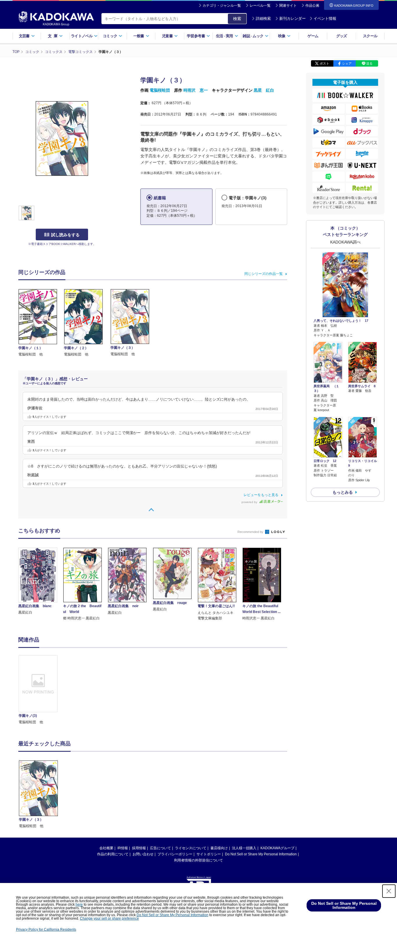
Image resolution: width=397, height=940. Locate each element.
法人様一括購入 (244, 848)
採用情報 (139, 848)
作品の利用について (112, 854)
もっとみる (342, 492)
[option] (41, 690)
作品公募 (312, 5)
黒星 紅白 (264, 90)
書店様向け (219, 848)
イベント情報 (325, 18)
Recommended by (250, 532)
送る (369, 63)
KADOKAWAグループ (277, 848)
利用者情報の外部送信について (198, 860)
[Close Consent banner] (388, 891)
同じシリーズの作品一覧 (263, 274)
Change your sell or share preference (109, 918)
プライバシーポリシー (175, 854)
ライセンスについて (190, 848)
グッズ (341, 36)
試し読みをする (65, 234)
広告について (160, 848)
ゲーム (312, 36)
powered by (250, 502)
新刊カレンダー (292, 18)
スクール (370, 36)
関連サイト (288, 5)
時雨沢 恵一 (195, 90)
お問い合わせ (143, 854)
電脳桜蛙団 (160, 90)
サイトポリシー (208, 854)
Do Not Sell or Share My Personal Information (261, 854)
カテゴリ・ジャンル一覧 (222, 5)
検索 (237, 18)
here (79, 904)
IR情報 (122, 848)
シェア (347, 63)
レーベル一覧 (260, 5)
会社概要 (106, 848)
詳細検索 (263, 18)
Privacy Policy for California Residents (46, 929)
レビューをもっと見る (261, 495)
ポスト (324, 63)
